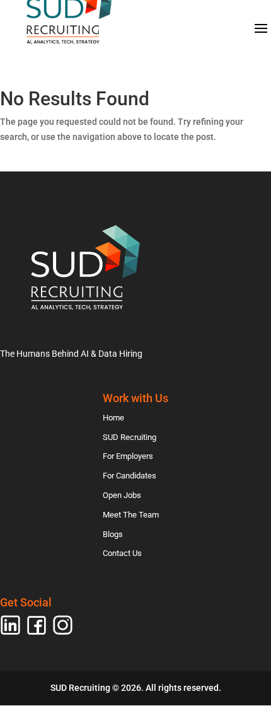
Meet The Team (131, 514)
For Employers (128, 456)
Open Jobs (122, 495)
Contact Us (122, 553)
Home (113, 417)
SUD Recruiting (129, 437)
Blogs (113, 534)
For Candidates (129, 475)
